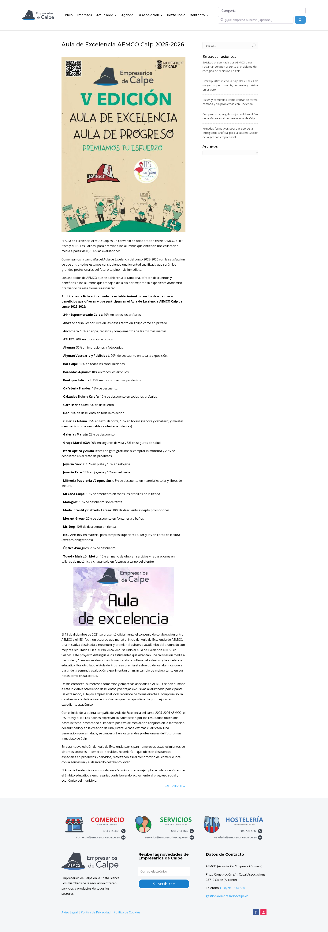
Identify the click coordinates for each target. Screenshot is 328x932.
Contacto (197, 15)
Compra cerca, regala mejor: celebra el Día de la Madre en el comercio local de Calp (230, 116)
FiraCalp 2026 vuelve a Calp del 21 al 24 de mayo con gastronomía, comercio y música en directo (230, 85)
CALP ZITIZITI (175, 786)
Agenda (127, 15)
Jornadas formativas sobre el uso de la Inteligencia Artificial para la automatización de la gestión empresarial (230, 133)
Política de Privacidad (95, 912)
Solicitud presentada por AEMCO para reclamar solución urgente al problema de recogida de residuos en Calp (230, 66)
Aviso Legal (70, 912)
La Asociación (148, 15)
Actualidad (104, 15)
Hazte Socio (176, 15)
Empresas (84, 15)
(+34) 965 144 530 (232, 888)
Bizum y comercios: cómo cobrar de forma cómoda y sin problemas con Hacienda (230, 102)
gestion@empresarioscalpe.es (227, 896)
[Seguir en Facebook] (256, 912)
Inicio (69, 15)
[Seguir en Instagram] (263, 912)
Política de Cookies (127, 912)
